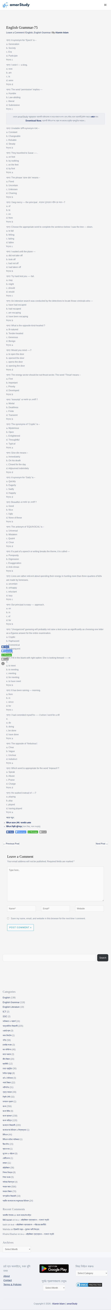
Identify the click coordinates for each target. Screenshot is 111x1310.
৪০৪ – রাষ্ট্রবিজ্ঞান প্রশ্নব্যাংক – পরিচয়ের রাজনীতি (28, 1224)
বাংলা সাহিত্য (7, 1120)
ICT (4, 1012)
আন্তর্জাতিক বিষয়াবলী (10, 1026)
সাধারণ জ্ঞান (7, 1186)
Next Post (102, 844)
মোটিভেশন (6, 1158)
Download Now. (34, 121)
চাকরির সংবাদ (7, 1045)
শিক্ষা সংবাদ (7, 1177)
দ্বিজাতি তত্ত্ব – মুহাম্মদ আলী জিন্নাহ (26, 1229)
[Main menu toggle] (105, 5)
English (29, 32)
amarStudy (72, 1304)
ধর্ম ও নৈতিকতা (8, 1078)
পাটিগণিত (6, 1087)
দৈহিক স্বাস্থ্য (7, 1073)
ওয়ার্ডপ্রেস (6, 1031)
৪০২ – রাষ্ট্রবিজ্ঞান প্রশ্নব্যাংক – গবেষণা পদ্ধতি (32, 1220)
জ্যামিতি (5, 1064)
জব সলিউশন (7, 1049)
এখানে (93, 117)
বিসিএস (5, 1134)
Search (102, 958)
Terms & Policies (12, 1284)
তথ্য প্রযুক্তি (7, 1068)
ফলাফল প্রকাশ (8, 1101)
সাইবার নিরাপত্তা (8, 1182)
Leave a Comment (15, 32)
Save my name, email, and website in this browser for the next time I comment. (48, 918)
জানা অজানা (7, 1054)
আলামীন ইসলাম (8, 1215)
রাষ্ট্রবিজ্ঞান (6, 1168)
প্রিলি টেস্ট (6, 1097)
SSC (5, 1016)
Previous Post (11, 844)
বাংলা (4, 1106)
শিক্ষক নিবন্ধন (7, 1172)
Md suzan (7, 1220)
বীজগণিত (6, 1144)
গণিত (4, 1040)
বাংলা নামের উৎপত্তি (24, 1215)
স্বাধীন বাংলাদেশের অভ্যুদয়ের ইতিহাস (16, 1201)
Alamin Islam (58, 1304)
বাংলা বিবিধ (6, 1111)
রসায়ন (5, 1163)
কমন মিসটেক (7, 1035)
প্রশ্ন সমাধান (7, 1092)
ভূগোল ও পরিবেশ (8, 1153)
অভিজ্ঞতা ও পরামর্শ (9, 1021)
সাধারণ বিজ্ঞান (7, 1191)
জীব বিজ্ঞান (6, 1059)
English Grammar (42, 32)
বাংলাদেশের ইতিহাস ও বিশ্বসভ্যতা (14, 1130)
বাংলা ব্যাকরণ (7, 1116)
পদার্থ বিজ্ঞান (7, 1082)
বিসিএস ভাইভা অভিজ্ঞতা (11, 1139)
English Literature (11, 1007)
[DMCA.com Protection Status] (89, 1284)
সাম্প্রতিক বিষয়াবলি (9, 1196)
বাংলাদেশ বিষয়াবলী (9, 1125)
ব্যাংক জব (6, 1149)
